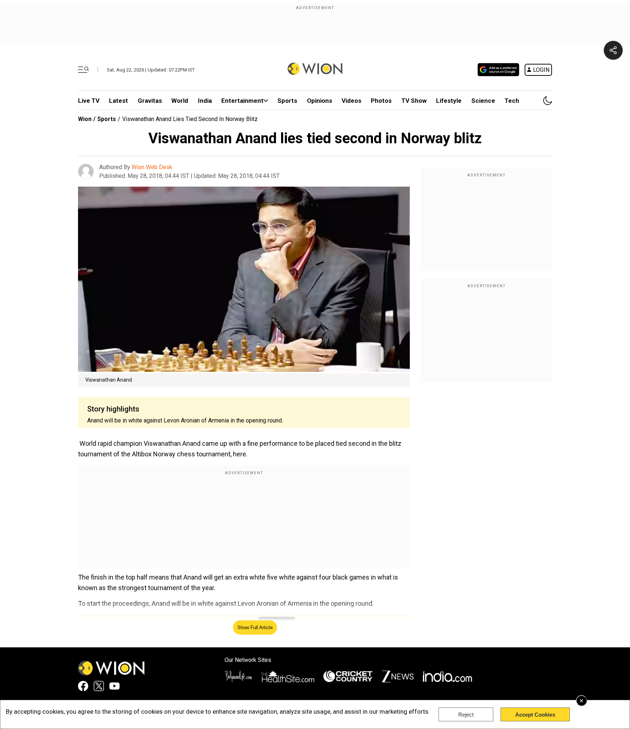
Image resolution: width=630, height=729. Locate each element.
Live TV (89, 100)
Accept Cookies (535, 715)
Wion (85, 119)
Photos (381, 100)
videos (351, 100)
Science (483, 100)
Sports (287, 100)
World (179, 100)
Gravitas (150, 100)
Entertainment (242, 100)
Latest (118, 100)
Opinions (319, 100)
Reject (466, 715)
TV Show (414, 100)
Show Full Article (255, 627)
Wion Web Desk (152, 167)
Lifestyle (449, 100)
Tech (512, 100)
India (205, 100)
